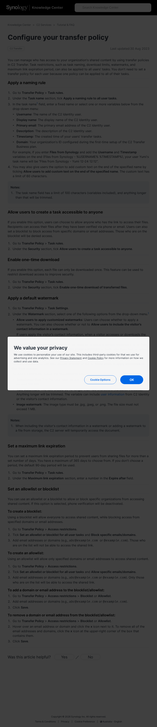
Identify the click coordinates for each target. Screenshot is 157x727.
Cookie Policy (96, 357)
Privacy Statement (71, 357)
